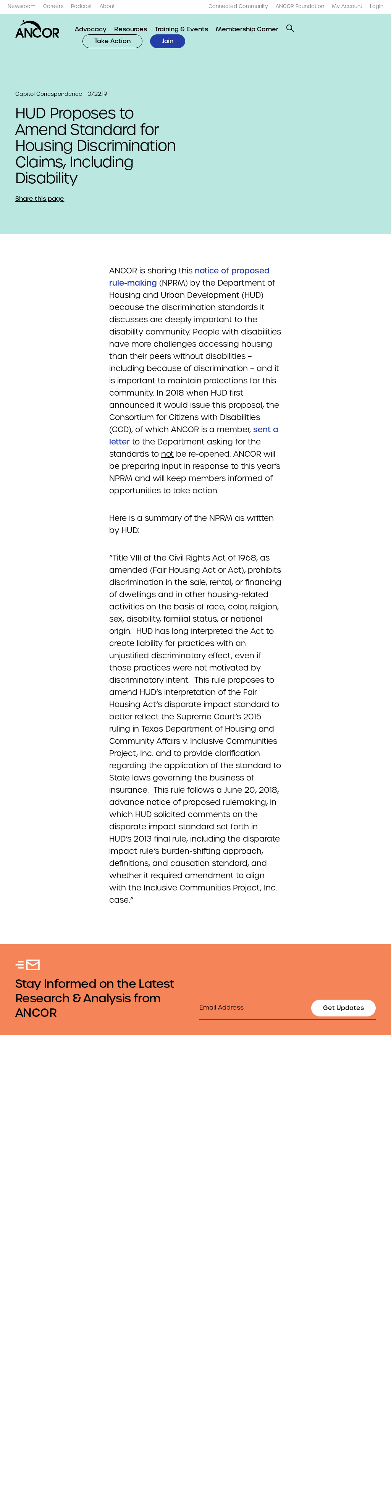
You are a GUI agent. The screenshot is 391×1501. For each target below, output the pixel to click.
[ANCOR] (37, 29)
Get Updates (343, 1008)
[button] (290, 28)
